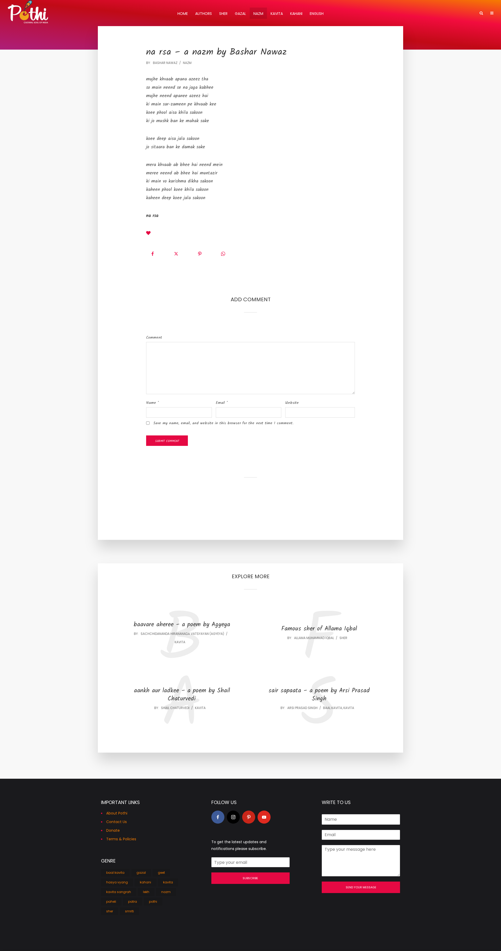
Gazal (240, 13)
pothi (153, 901)
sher (343, 638)
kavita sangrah (118, 892)
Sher (223, 13)
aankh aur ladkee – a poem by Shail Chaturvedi (182, 695)
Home (182, 13)
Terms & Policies (121, 839)
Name (152, 403)
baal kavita (332, 708)
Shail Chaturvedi (175, 708)
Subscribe (250, 878)
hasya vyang (117, 882)
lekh (146, 892)
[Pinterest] (248, 817)
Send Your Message (361, 887)
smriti (129, 911)
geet (161, 872)
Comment (154, 337)
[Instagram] (233, 817)
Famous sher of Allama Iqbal (319, 629)
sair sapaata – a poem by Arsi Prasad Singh (319, 695)
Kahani (296, 13)
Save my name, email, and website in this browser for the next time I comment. (223, 423)
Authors (203, 13)
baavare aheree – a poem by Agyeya (182, 625)
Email (222, 403)
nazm (187, 63)
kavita (180, 642)
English (317, 13)
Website (292, 403)
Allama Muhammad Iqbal (314, 638)
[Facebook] (217, 817)
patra (132, 901)
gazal (141, 872)
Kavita (277, 13)
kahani (145, 882)
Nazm (258, 13)
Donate (113, 830)
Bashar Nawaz (165, 63)
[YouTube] (264, 817)
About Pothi (116, 813)
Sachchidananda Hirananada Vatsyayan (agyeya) (182, 633)
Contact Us (116, 821)
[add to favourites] (148, 234)
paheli (111, 901)
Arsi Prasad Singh (302, 708)
